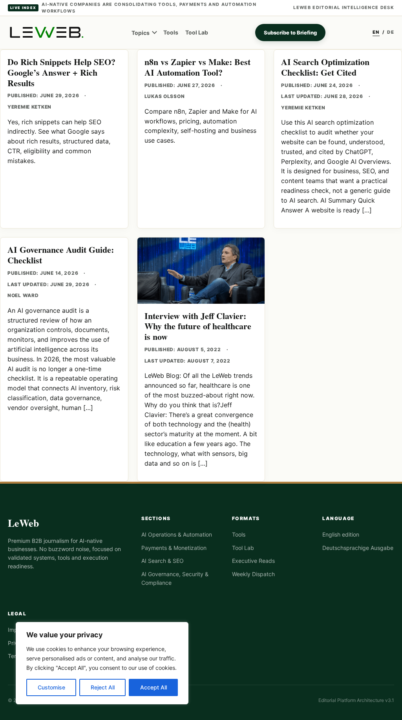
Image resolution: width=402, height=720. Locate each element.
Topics (141, 32)
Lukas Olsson (164, 96)
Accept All (153, 687)
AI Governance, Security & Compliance (174, 578)
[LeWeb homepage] (46, 32)
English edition (340, 534)
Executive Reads (253, 560)
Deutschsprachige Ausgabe (357, 547)
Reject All (103, 687)
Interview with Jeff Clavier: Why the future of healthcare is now (197, 326)
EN (376, 32)
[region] (102, 663)
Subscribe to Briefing (290, 32)
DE (390, 32)
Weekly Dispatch (253, 574)
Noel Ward (22, 295)
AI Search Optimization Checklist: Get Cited (325, 67)
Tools (170, 32)
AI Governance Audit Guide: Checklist (60, 255)
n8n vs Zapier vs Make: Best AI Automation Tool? (197, 67)
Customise (51, 687)
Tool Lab (196, 32)
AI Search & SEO (162, 560)
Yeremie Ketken (29, 107)
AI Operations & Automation (176, 534)
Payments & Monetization (173, 547)
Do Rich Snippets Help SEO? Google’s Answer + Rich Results (61, 72)
